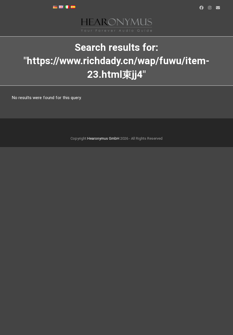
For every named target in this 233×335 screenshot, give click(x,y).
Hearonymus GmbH (103, 138)
